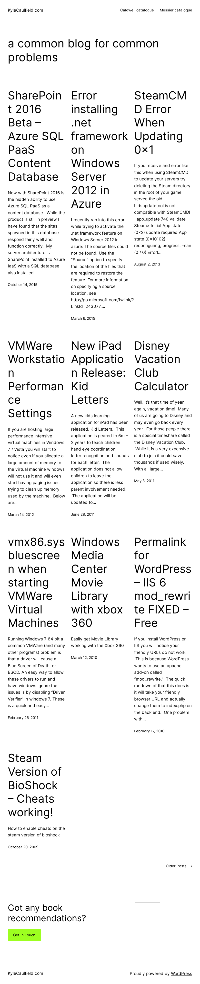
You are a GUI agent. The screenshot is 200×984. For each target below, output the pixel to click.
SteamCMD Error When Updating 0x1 (160, 122)
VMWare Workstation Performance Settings (36, 379)
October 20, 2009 (23, 847)
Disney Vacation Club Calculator (161, 366)
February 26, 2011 (23, 717)
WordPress (181, 973)
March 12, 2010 (84, 657)
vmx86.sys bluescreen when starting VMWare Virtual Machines (36, 582)
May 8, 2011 (144, 481)
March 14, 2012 (21, 514)
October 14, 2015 (22, 284)
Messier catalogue (176, 10)
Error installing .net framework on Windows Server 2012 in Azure (99, 149)
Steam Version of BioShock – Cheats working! (35, 785)
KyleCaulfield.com (25, 10)
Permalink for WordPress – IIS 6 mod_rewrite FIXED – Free (162, 582)
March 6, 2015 (83, 318)
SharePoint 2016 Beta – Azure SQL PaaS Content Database (36, 136)
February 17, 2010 (149, 731)
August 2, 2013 (147, 264)
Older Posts (179, 866)
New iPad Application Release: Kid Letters (98, 373)
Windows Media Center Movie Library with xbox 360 (97, 582)
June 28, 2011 (83, 514)
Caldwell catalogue (137, 10)
